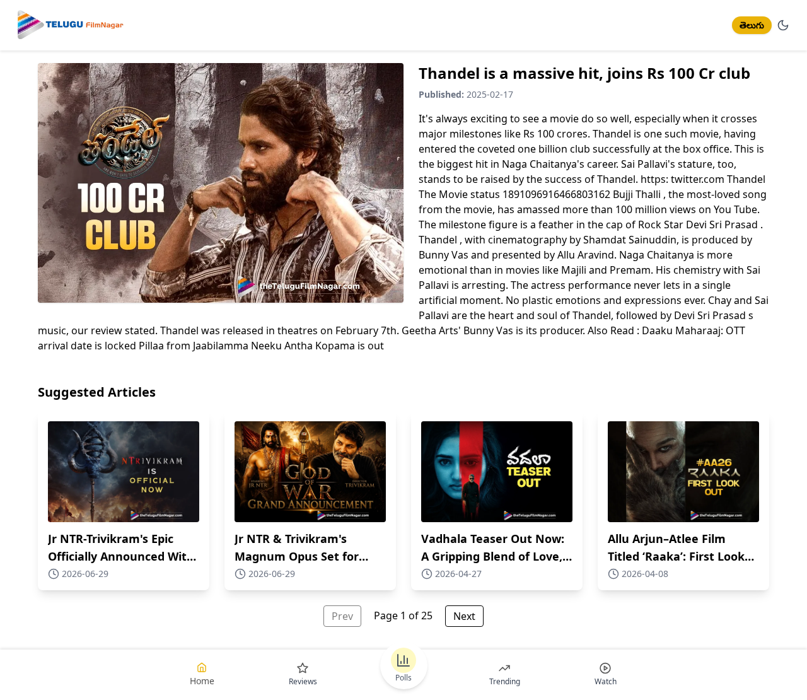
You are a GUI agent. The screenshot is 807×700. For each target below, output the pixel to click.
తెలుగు (752, 25)
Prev (342, 616)
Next (464, 616)
